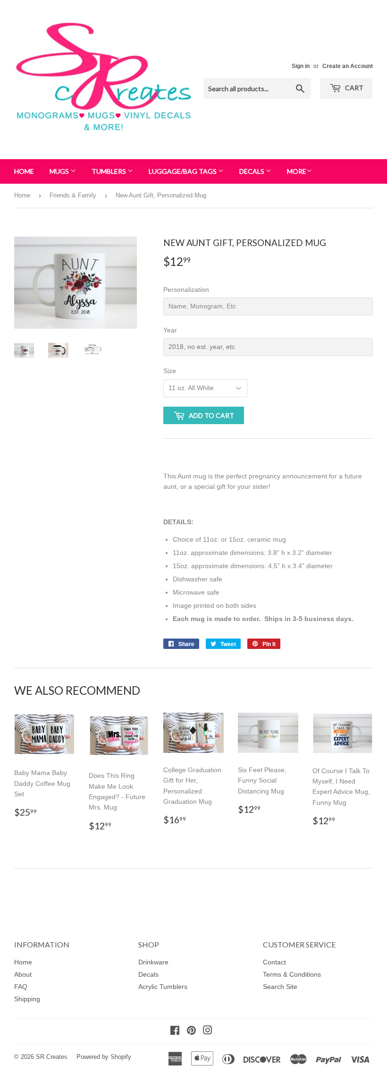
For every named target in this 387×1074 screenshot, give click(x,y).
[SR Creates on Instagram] (207, 1031)
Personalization (186, 289)
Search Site (280, 986)
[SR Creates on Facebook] (175, 1031)
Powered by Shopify (103, 1056)
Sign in (301, 66)
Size (169, 371)
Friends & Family (73, 195)
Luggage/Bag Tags (183, 171)
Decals (252, 171)
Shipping (27, 999)
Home (24, 171)
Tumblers (109, 171)
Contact (274, 962)
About (23, 974)
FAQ (20, 986)
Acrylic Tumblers (162, 986)
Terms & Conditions (292, 974)
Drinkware (153, 962)
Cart (353, 88)
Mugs (60, 171)
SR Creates (51, 1056)
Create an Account (347, 66)
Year (170, 330)
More (296, 171)
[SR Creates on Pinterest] (191, 1031)
